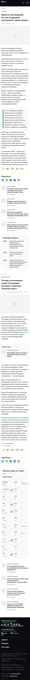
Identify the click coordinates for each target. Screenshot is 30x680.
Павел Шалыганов (9, 443)
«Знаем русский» (14, 153)
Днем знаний (14, 53)
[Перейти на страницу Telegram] (21, 625)
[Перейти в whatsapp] (6, 180)
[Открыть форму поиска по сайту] (23, 2)
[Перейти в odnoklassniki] (18, 180)
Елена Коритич (13, 676)
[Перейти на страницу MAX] (5, 625)
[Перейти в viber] (10, 180)
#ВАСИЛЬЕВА (4, 11)
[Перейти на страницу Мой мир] (12, 625)
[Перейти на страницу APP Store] (14, 633)
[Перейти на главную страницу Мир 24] (3, 2)
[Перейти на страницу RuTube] (18, 625)
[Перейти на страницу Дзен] (15, 625)
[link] (11, 186)
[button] (2, 180)
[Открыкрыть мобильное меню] (28, 2)
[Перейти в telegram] (2, 180)
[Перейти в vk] (14, 180)
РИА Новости (23, 332)
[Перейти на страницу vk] (2, 625)
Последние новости (10, 238)
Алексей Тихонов (15, 673)
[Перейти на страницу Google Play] (5, 633)
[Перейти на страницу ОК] (9, 625)
